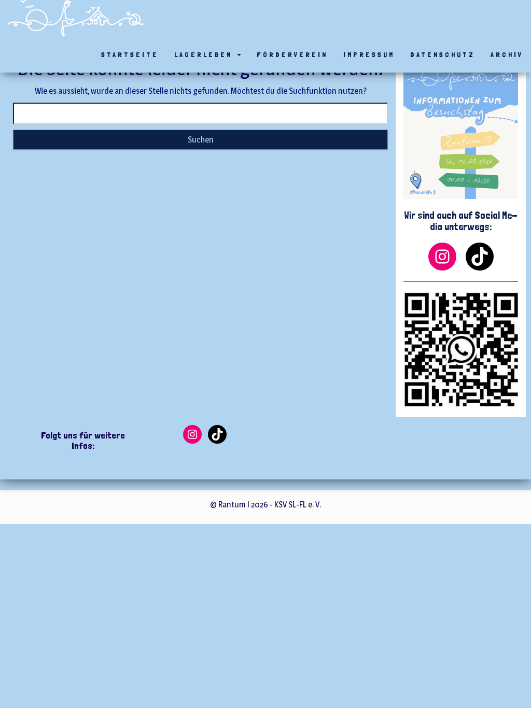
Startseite (130, 54)
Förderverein (292, 54)
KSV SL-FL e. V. (297, 504)
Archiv (507, 54)
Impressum (369, 54)
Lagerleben (205, 54)
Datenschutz (442, 54)
